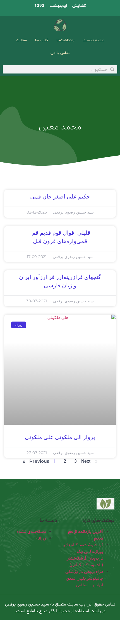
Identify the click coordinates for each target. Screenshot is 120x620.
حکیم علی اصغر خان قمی (60, 196)
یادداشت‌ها (65, 40)
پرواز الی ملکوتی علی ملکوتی (60, 437)
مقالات (21, 40)
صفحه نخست (93, 40)
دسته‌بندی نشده (31, 532)
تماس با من (60, 53)
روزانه (41, 538)
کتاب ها (41, 40)
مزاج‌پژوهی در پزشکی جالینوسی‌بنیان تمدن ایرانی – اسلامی (84, 578)
